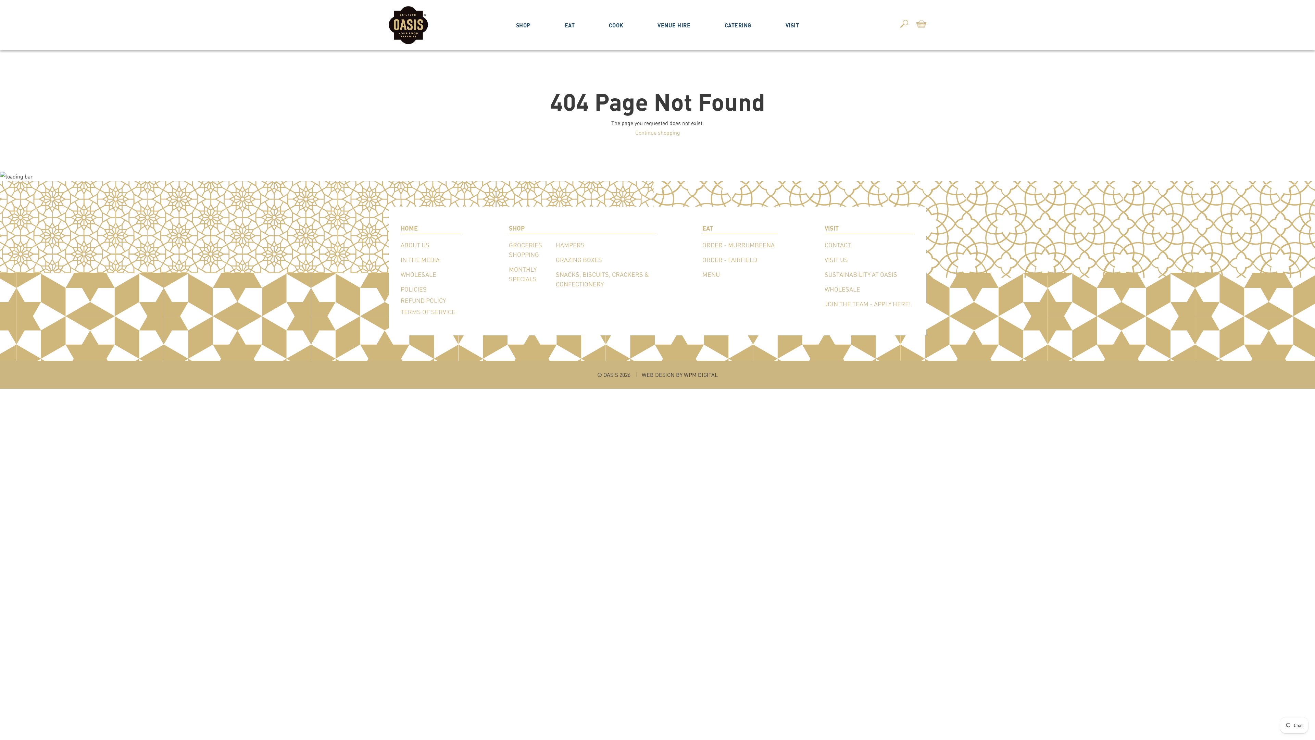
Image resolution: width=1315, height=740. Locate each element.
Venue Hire (674, 25)
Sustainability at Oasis (861, 274)
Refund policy (423, 300)
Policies (414, 289)
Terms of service (428, 312)
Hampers (570, 245)
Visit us (836, 259)
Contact (838, 245)
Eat (570, 25)
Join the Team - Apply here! (868, 304)
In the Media (420, 259)
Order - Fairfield (729, 259)
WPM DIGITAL (701, 374)
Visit (792, 25)
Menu (711, 274)
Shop (523, 25)
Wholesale (418, 274)
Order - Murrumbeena (738, 245)
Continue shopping (657, 132)
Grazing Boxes (579, 259)
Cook (616, 25)
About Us (415, 245)
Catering (738, 25)
